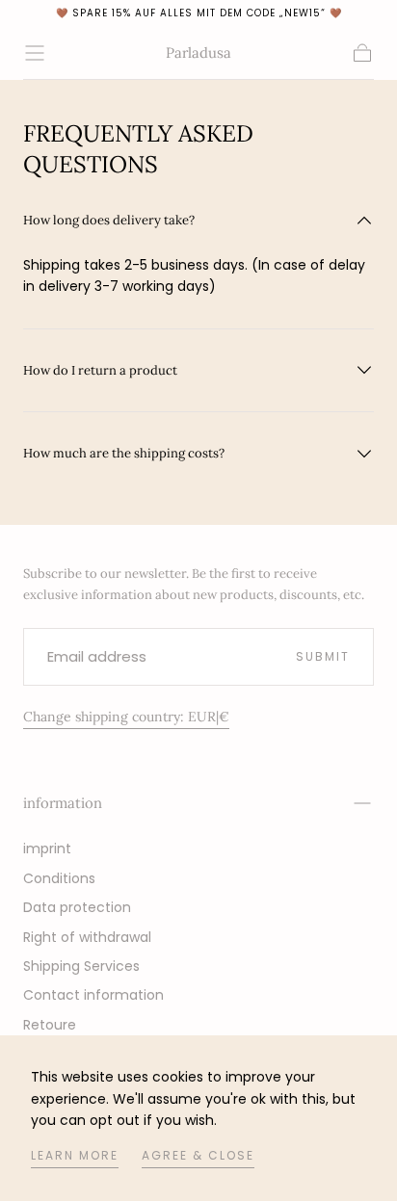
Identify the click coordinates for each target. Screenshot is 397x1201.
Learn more (75, 1155)
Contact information (93, 995)
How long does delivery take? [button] (109, 220)
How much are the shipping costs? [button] (124, 453)
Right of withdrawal (87, 937)
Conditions (59, 878)
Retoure (49, 1024)
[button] (34, 53)
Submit (323, 656)
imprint (47, 848)
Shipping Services (81, 966)
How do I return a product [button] (100, 370)
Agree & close (198, 1155)
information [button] (62, 803)
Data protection (77, 907)
